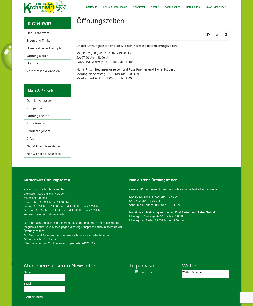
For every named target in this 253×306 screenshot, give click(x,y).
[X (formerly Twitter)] (217, 34)
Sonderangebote (38, 131)
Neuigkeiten (193, 6)
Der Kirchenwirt (38, 33)
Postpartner (35, 108)
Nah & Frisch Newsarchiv (44, 154)
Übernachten (36, 63)
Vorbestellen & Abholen (43, 71)
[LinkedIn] (226, 34)
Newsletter (139, 6)
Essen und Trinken (39, 41)
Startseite (91, 6)
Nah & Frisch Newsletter (44, 146)
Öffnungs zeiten (38, 116)
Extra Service (36, 123)
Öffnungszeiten (38, 56)
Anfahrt (155, 6)
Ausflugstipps (172, 6)
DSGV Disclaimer (215, 6)
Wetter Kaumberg (193, 272)
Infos (30, 139)
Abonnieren (34, 297)
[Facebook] (208, 34)
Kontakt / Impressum (115, 6)
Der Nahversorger (39, 101)
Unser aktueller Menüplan (45, 48)
